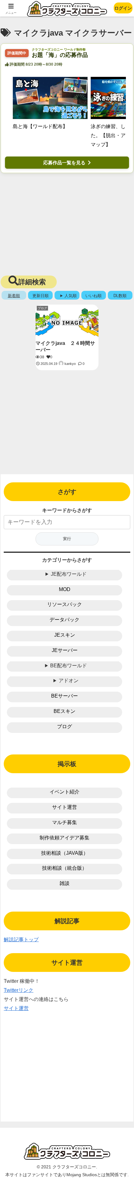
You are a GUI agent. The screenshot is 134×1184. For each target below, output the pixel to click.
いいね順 (93, 295)
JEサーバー (65, 650)
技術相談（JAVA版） (64, 853)
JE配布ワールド (69, 574)
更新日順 (40, 295)
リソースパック (64, 604)
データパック (64, 619)
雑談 (64, 883)
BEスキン (64, 711)
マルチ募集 (64, 822)
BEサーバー (64, 696)
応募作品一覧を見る (64, 162)
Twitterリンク (18, 990)
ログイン (123, 8)
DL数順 (120, 295)
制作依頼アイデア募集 (64, 837)
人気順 (71, 295)
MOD (64, 589)
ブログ (64, 726)
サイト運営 (64, 807)
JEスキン (64, 635)
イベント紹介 (64, 791)
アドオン (69, 680)
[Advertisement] (67, 223)
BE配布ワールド (68, 665)
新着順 (14, 295)
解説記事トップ (21, 939)
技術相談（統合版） (64, 868)
